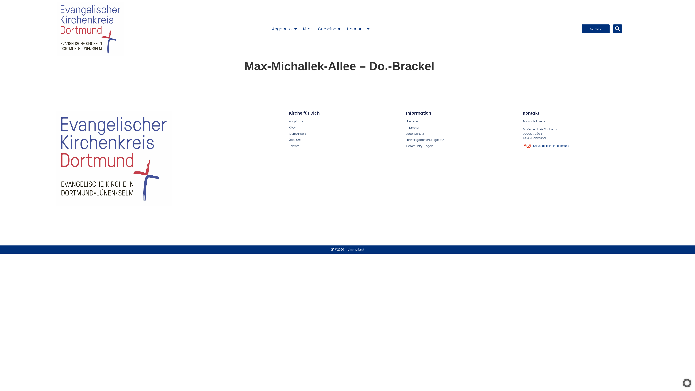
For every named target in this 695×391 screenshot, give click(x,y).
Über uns (356, 29)
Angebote (282, 29)
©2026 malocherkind (349, 249)
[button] (617, 28)
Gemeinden (330, 29)
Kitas (308, 29)
